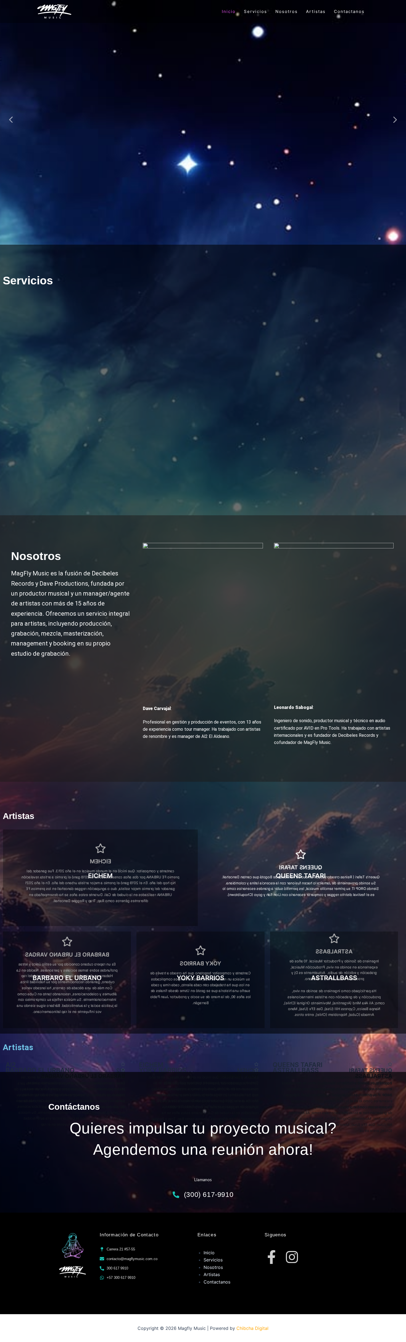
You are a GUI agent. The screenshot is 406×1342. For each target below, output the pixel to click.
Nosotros (286, 11)
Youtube (191, 35)
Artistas (316, 11)
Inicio (229, 11)
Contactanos (349, 11)
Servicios (255, 11)
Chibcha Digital (252, 1328)
